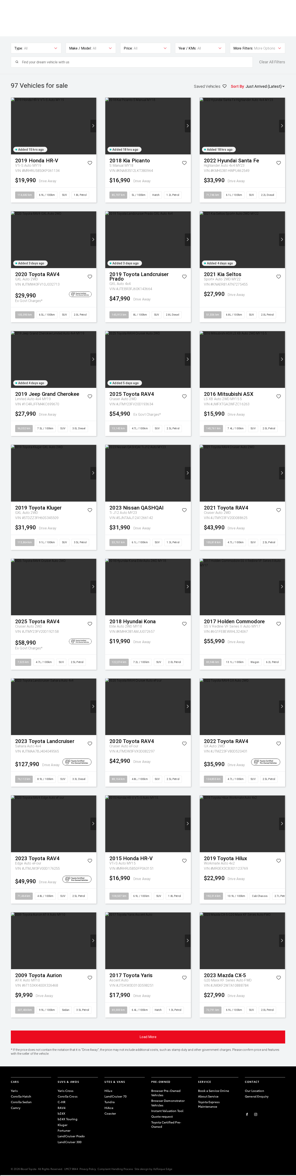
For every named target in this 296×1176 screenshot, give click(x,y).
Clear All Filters (272, 62)
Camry (15, 1108)
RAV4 (62, 1108)
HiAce (108, 1108)
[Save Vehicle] (90, 163)
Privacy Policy (88, 1169)
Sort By (237, 86)
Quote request (162, 1116)
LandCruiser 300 (69, 1142)
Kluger (62, 1125)
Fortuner (64, 1130)
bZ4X (61, 1113)
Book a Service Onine (213, 1090)
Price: (128, 48)
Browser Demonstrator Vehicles (168, 1102)
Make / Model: (80, 48)
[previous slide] (14, 126)
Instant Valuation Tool (167, 1111)
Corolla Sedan (21, 1102)
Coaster (110, 1113)
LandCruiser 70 (115, 1096)
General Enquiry (256, 1096)
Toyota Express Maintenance (209, 1104)
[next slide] (93, 126)
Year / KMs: (187, 48)
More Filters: (243, 48)
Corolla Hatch (21, 1096)
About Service (208, 1096)
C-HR (62, 1102)
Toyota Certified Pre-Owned (166, 1124)
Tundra (109, 1102)
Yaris (14, 1090)
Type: (18, 48)
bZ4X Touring (67, 1119)
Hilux (108, 1090)
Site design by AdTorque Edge (153, 1169)
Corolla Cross (68, 1096)
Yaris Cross (66, 1090)
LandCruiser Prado (71, 1136)
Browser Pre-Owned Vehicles (166, 1092)
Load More (148, 1037)
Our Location (254, 1090)
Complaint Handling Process (115, 1169)
